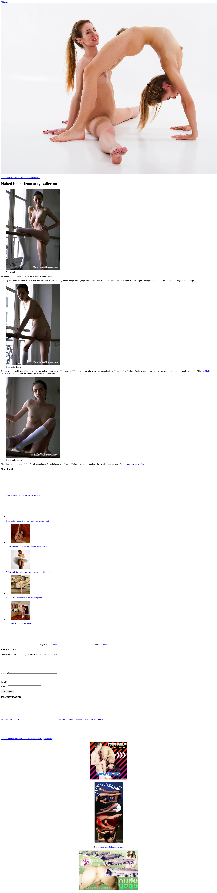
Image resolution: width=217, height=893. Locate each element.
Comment (5, 673)
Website (4, 687)
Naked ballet (52, 645)
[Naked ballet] (33, 270)
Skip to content (7, 2)
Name (4, 677)
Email (4, 682)
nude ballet (103, 645)
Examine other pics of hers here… (133, 464)
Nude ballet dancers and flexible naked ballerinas (20, 178)
